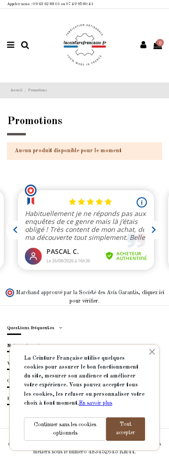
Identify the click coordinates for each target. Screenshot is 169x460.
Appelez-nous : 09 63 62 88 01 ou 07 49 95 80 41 (50, 4)
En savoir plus (95, 403)
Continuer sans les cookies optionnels (65, 429)
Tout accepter (125, 429)
